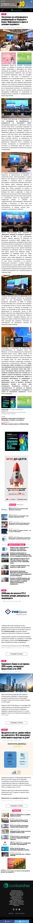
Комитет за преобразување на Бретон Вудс (14, 412)
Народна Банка (6, 413)
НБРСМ (13, 413)
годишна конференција (16, 409)
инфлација (5, 411)
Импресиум (11, 913)
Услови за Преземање (19, 913)
